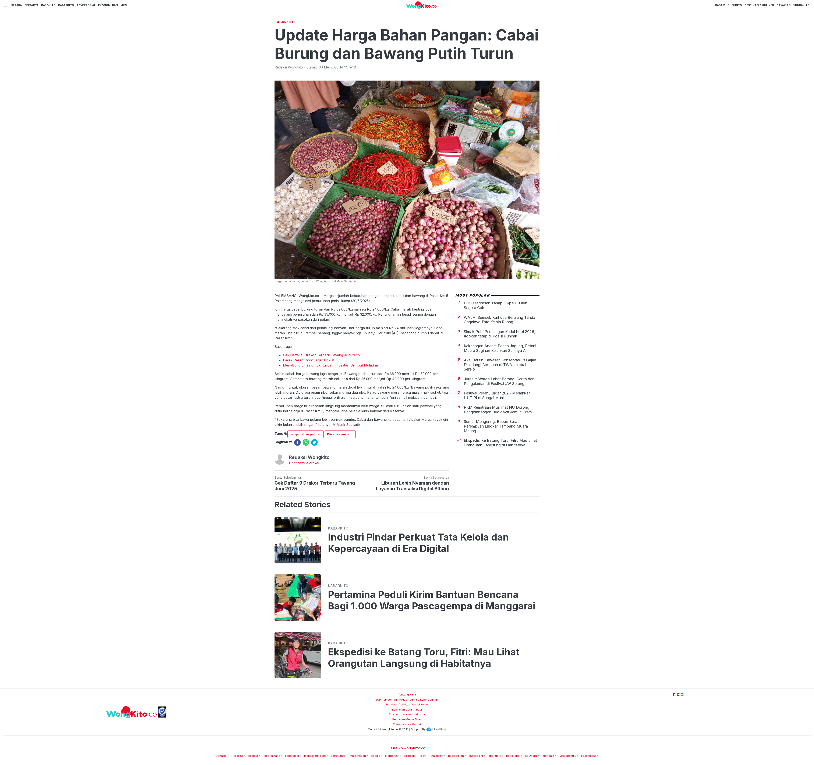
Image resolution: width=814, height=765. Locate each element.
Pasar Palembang (340, 434)
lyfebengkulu (567, 755)
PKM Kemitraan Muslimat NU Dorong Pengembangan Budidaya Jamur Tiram (498, 409)
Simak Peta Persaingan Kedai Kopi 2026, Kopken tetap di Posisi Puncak (499, 334)
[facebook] (297, 442)
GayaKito (783, 5)
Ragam (720, 5)
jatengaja (548, 755)
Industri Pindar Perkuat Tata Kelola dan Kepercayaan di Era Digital (418, 542)
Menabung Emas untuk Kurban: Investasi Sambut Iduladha (330, 365)
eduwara (531, 755)
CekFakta (31, 5)
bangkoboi (513, 755)
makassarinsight (315, 755)
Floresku (237, 755)
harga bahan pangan (305, 434)
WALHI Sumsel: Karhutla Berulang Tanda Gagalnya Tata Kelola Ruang (499, 319)
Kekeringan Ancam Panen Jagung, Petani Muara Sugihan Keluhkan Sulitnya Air (500, 348)
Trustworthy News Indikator (407, 714)
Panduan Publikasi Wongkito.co (407, 704)
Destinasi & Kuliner (759, 5)
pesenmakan (589, 755)
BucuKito (735, 5)
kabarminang (271, 755)
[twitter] (314, 442)
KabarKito (66, 5)
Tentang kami (407, 694)
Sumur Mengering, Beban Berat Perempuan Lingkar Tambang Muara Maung (496, 426)
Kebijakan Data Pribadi (407, 709)
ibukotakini (476, 755)
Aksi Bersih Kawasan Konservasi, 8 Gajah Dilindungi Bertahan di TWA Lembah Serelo (500, 364)
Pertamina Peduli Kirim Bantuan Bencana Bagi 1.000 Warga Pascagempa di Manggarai (431, 600)
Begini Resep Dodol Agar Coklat (308, 360)
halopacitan (456, 755)
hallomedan (358, 755)
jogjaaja (253, 755)
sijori (423, 755)
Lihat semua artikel (304, 463)
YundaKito (801, 5)
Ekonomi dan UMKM (112, 5)
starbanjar (392, 755)
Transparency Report (407, 724)
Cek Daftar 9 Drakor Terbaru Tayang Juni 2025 (321, 355)
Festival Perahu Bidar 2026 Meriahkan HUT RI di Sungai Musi (497, 395)
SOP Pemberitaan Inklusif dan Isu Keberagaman (407, 699)
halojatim (437, 755)
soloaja (375, 755)
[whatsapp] (305, 442)
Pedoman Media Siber (406, 719)
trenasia (221, 755)
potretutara (338, 755)
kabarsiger (292, 755)
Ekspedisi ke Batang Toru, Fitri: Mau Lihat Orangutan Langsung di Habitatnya (500, 442)
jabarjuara (494, 755)
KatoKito (48, 5)
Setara (16, 5)
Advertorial (86, 5)
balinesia (409, 755)
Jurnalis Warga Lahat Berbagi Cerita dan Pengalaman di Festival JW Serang (499, 381)
